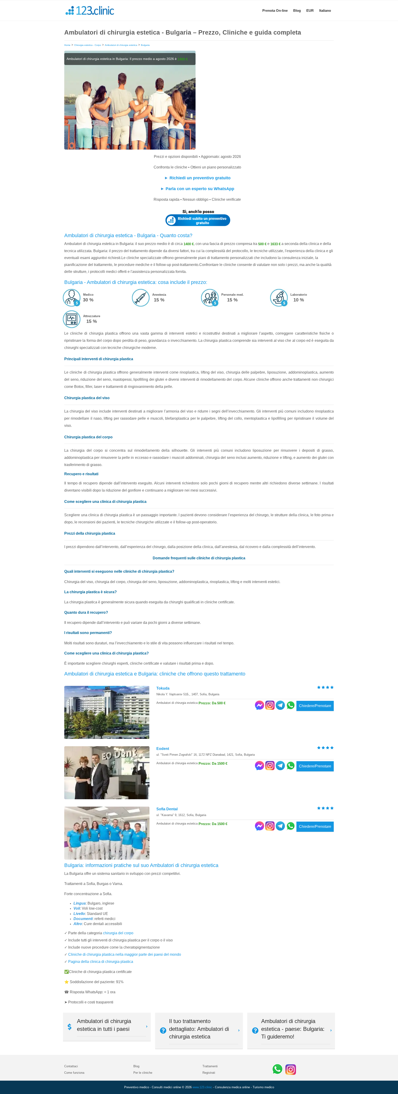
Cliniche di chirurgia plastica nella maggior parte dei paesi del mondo (124, 954)
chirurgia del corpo (118, 933)
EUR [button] (310, 10)
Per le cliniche (142, 1072)
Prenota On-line (275, 10)
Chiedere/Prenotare (315, 706)
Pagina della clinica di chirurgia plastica (100, 962)
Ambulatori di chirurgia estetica (121, 45)
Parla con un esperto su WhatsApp (200, 188)
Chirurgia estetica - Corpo (87, 45)
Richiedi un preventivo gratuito (200, 178)
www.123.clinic (202, 1087)
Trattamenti (210, 1066)
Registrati (208, 1072)
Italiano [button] (325, 10)
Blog (297, 10)
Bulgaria (145, 45)
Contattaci (71, 1066)
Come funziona (74, 1072)
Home (67, 45)
